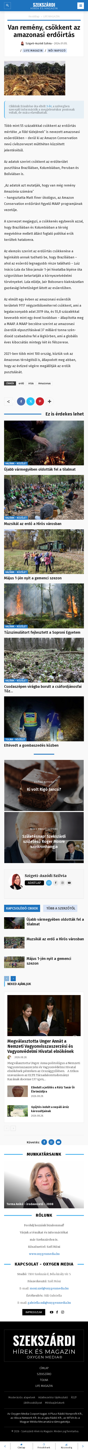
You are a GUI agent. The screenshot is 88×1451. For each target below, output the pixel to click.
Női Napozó (57, 50)
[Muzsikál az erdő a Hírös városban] (44, 497)
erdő (21, 383)
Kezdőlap (34, 16)
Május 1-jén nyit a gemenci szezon (33, 578)
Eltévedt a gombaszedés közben (31, 745)
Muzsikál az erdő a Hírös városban (32, 524)
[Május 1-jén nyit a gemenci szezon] (44, 551)
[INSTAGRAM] (62, 1312)
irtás (31, 383)
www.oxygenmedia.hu (44, 1254)
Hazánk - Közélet (16, 463)
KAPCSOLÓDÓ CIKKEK (22, 908)
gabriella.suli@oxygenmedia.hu (49, 1303)
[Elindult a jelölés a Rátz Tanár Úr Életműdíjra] (17, 1091)
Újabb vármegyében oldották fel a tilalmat (40, 469)
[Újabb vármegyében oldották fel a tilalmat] (44, 443)
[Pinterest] (40, 401)
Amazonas (44, 383)
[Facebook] (21, 401)
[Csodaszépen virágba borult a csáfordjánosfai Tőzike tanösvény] (44, 660)
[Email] (49, 883)
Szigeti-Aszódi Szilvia (45, 875)
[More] (49, 401)
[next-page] (13, 978)
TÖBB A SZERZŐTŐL (60, 908)
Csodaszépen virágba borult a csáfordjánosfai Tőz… (43, 688)
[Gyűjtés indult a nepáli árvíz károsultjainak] (17, 1111)
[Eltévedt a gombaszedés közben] (44, 718)
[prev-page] (6, 978)
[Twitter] (30, 401)
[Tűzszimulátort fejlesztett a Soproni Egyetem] (44, 605)
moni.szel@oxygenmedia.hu (49, 1288)
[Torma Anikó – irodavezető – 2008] (44, 1184)
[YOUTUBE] (51, 1312)
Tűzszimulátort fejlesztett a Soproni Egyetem (42, 632)
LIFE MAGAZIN (51, 16)
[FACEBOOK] (57, 1312)
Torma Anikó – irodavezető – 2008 (30, 1204)
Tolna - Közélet (15, 739)
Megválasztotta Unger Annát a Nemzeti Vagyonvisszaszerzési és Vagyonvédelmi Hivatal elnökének (40, 1046)
